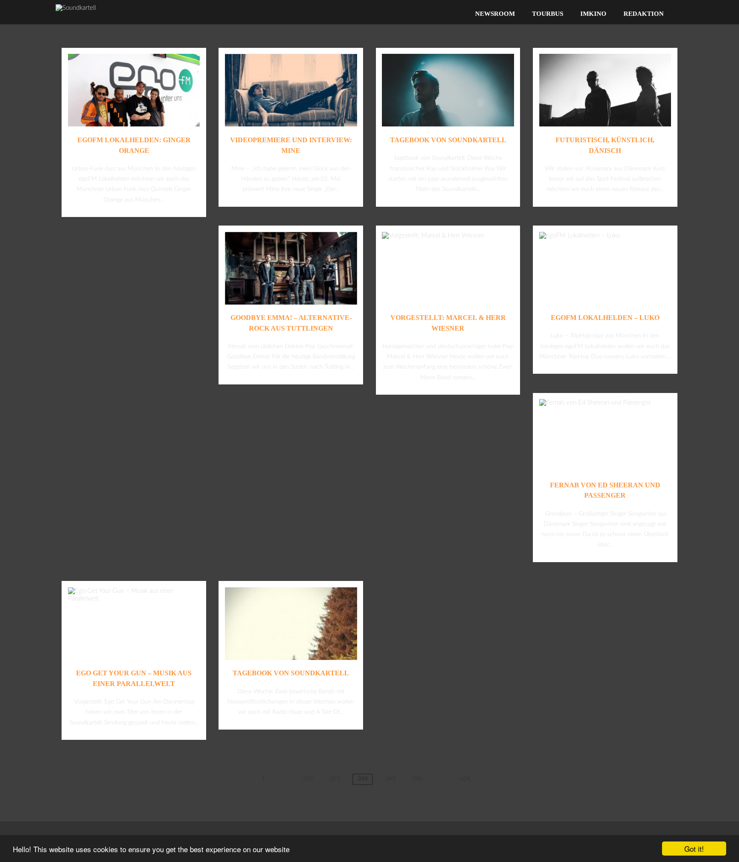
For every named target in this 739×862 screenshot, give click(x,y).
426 (465, 779)
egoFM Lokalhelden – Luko (605, 317)
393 (335, 779)
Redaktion (644, 13)
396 (417, 779)
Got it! (694, 848)
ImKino (593, 13)
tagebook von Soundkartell (448, 140)
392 (308, 779)
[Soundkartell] (76, 8)
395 (390, 779)
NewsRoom (495, 13)
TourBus (547, 13)
